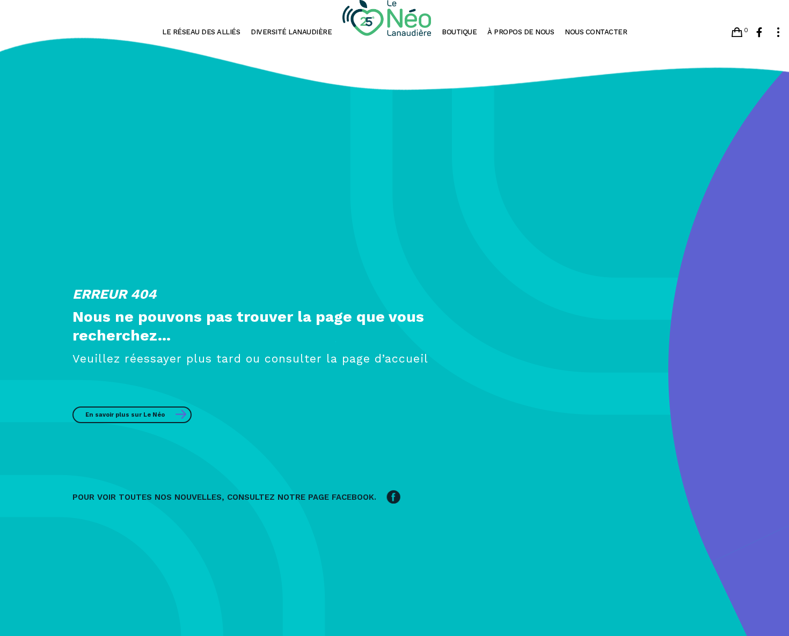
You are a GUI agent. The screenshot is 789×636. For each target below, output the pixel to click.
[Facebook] (759, 32)
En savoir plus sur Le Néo (125, 414)
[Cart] (737, 32)
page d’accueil (385, 358)
